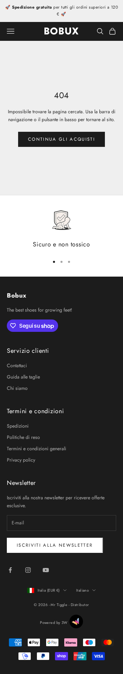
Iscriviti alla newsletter (55, 545)
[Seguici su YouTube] (45, 570)
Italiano (82, 590)
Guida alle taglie (23, 376)
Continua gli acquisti (61, 139)
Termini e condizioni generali (36, 448)
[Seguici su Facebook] (10, 570)
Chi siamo (17, 388)
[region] (61, 229)
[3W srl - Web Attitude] (76, 621)
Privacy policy (21, 459)
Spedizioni (18, 425)
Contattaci (17, 365)
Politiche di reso (23, 437)
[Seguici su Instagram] (28, 570)
